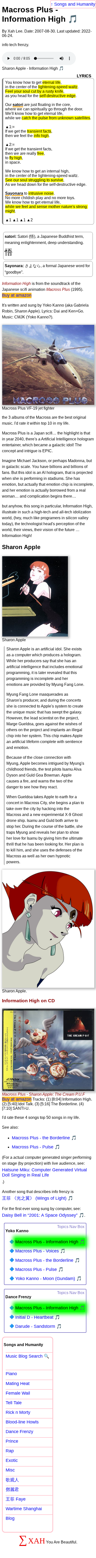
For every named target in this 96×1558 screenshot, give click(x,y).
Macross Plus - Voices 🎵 (40, 1250)
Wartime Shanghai (24, 1508)
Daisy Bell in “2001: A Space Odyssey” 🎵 (43, 1215)
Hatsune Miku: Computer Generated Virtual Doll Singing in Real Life (44, 1172)
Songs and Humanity (74, 4)
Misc (10, 1470)
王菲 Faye (16, 1499)
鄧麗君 (12, 1489)
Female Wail (18, 1393)
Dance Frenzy (19, 1431)
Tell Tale (14, 1402)
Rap (10, 1450)
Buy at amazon (17, 295)
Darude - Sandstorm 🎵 (38, 1326)
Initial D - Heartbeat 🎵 (37, 1317)
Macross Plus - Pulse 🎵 (36, 1146)
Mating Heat (18, 1383)
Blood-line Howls (22, 1422)
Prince (12, 1441)
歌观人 (12, 1479)
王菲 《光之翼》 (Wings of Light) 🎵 (37, 1198)
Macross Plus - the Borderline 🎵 (44, 1137)
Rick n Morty (18, 1412)
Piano (11, 1373)
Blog (10, 1518)
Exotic (12, 1460)
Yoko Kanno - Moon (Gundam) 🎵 (48, 1278)
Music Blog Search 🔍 (27, 1356)
